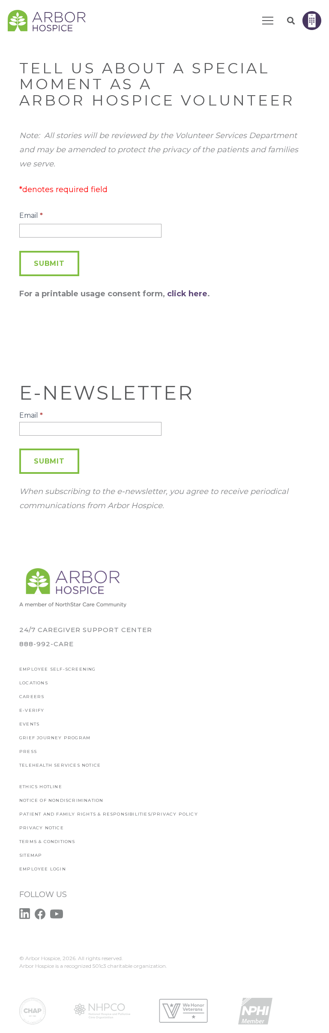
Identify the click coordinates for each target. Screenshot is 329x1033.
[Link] (47, 20)
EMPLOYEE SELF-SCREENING (57, 669)
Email (31, 215)
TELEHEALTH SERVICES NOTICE (60, 765)
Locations (33, 683)
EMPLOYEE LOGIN (42, 869)
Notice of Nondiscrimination (61, 800)
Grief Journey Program (54, 738)
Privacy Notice (41, 828)
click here (187, 293)
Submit (49, 263)
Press (28, 751)
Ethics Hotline (40, 786)
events (29, 724)
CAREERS (31, 696)
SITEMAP (30, 855)
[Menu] (267, 20)
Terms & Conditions (47, 841)
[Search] (290, 20)
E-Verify (32, 710)
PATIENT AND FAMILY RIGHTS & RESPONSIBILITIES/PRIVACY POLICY (108, 814)
